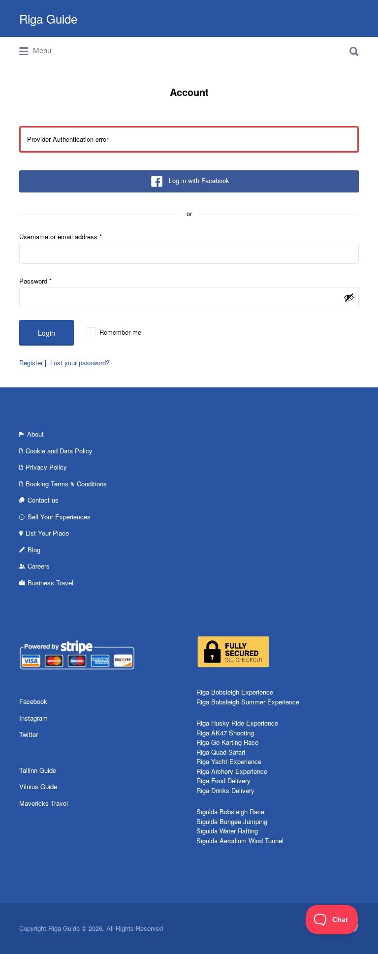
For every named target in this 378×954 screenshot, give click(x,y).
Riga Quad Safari (220, 752)
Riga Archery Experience (231, 771)
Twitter (28, 734)
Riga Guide (48, 18)
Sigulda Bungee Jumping (231, 821)
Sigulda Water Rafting (227, 830)
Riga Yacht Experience (228, 761)
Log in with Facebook (199, 180)
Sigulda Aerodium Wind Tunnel (240, 840)
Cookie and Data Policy (59, 450)
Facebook (33, 701)
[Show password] (349, 297)
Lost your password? (79, 362)
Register (31, 362)
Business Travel (50, 582)
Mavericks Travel (43, 803)
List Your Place (47, 533)
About (35, 434)
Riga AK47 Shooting (225, 732)
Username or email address (60, 236)
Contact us (43, 500)
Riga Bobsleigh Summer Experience (247, 701)
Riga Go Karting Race (227, 742)
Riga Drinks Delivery (225, 790)
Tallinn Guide (37, 770)
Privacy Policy (46, 467)
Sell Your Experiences (59, 516)
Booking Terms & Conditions (66, 483)
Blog (34, 549)
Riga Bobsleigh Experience (234, 692)
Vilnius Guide (38, 786)
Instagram (33, 718)
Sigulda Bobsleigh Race (230, 811)
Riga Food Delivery (223, 780)
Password (35, 281)
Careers (39, 566)
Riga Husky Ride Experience (237, 723)
